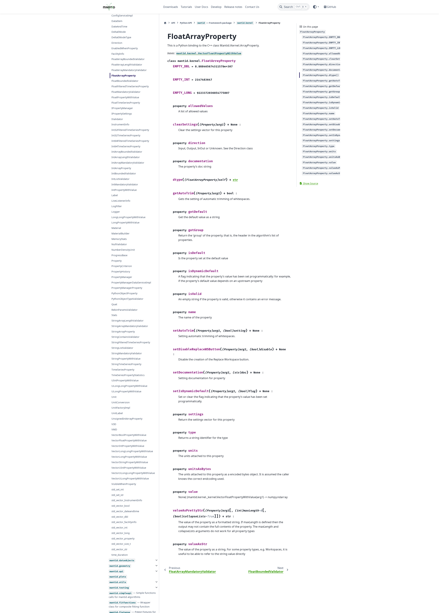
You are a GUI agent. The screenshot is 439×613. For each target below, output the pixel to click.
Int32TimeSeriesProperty (125, 135)
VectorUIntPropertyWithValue (128, 467)
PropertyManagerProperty (126, 287)
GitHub (331, 7)
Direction (116, 42)
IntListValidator (120, 179)
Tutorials (186, 7)
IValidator (117, 119)
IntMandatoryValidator (124, 184)
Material (116, 228)
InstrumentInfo (120, 124)
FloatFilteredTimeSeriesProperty (130, 86)
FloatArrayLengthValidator (126, 64)
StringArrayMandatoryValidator (129, 326)
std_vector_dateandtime (125, 511)
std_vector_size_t (121, 543)
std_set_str (117, 494)
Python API (186, 22)
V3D (113, 424)
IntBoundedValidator (123, 173)
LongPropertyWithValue (125, 222)
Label (114, 195)
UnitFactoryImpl (120, 407)
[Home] (165, 23)
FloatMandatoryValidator (125, 91)
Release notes (233, 7)
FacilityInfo (117, 53)
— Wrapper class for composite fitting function (129, 604)
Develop (216, 7)
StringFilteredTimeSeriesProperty (130, 342)
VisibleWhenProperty (123, 484)
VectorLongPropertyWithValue (129, 456)
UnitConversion (120, 402)
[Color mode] (316, 7)
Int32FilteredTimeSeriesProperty (130, 130)
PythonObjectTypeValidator (127, 298)
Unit (113, 396)
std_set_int (117, 489)
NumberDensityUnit (123, 249)
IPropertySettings (121, 113)
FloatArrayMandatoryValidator (129, 70)
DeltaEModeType (121, 37)
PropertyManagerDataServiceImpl (131, 282)
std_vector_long (120, 533)
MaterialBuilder (120, 233)
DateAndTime (119, 26)
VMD (114, 429)
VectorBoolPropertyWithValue (128, 435)
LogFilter (116, 206)
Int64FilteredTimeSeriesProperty (130, 140)
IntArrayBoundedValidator (126, 151)
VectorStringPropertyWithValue (129, 462)
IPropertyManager (122, 108)
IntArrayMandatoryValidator (127, 162)
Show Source (310, 183)
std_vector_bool (120, 505)
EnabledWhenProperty (124, 48)
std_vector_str (119, 549)
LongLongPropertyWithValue (128, 217)
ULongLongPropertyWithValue (129, 386)
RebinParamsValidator (124, 309)
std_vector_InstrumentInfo (126, 500)
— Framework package (215, 22)
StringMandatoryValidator (126, 353)
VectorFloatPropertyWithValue (129, 440)
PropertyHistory (120, 271)
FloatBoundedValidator (124, 80)
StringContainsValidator (125, 336)
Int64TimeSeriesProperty (125, 146)
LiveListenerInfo (120, 200)
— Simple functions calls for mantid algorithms (132, 595)
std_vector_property (122, 538)
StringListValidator (122, 347)
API (173, 22)
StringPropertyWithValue (125, 358)
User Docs (201, 7)
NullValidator (119, 244)
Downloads (170, 7)
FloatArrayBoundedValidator (128, 59)
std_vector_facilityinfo (124, 522)
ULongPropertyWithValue (126, 391)
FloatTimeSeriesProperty (125, 102)
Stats (114, 315)
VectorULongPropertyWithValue (130, 478)
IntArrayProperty (121, 168)
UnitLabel (117, 413)
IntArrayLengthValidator (125, 157)
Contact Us (252, 7)
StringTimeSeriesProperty (126, 364)
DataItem (116, 21)
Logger (115, 211)
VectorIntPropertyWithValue (127, 445)
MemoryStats (119, 238)
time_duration (119, 554)
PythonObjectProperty (124, 293)
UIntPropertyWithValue (125, 380)
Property (116, 260)
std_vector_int (119, 527)
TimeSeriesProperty (122, 369)
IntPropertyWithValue (124, 189)
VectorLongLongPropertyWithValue (132, 451)
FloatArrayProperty (123, 75)
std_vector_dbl (119, 516)
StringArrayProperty (123, 331)
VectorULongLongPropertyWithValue (133, 473)
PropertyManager (121, 277)
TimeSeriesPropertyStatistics (128, 375)
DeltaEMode (118, 31)
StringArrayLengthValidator (127, 320)
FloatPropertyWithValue (125, 97)
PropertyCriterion (121, 266)
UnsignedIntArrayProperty (126, 418)
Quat (114, 304)
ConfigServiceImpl (122, 15)
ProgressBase (119, 255)
